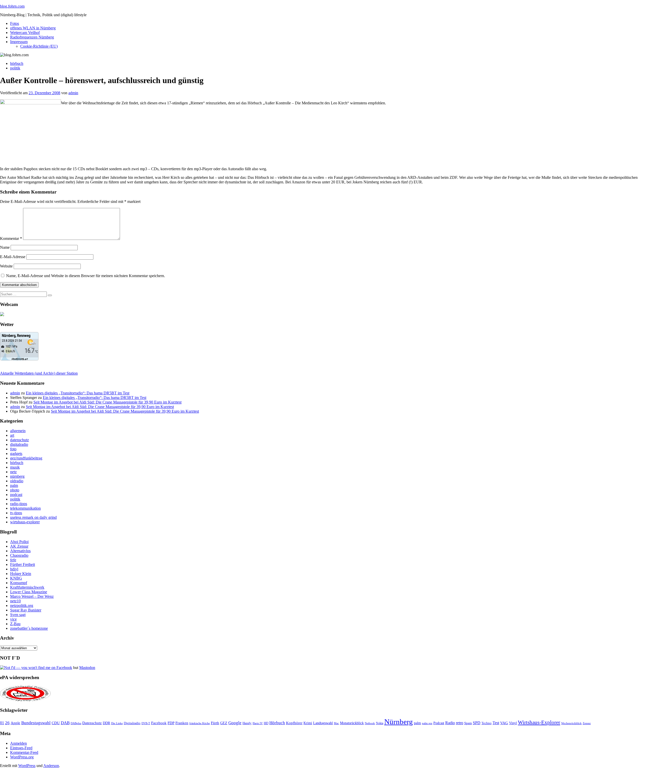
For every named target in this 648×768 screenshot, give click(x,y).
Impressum (19, 42)
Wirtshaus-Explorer (539, 722)
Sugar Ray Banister (25, 610)
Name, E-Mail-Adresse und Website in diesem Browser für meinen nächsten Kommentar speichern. (85, 276)
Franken (181, 723)
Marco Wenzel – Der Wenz (32, 596)
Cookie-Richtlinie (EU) (39, 46)
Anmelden (18, 743)
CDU (56, 723)
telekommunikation (25, 508)
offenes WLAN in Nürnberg (33, 28)
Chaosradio (19, 555)
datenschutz (19, 440)
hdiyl (14, 569)
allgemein (18, 431)
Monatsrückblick (352, 723)
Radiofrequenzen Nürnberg (32, 37)
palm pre (427, 723)
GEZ (223, 723)
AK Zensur (19, 546)
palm (14, 485)
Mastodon (87, 667)
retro (459, 723)
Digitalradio (132, 723)
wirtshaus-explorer (25, 522)
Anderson (51, 765)
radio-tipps (18, 504)
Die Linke (117, 723)
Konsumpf (18, 583)
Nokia (379, 723)
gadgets (16, 453)
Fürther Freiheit (22, 564)
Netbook (370, 723)
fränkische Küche (199, 723)
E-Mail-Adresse (12, 257)
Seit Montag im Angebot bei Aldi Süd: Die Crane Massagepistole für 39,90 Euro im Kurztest (107, 402)
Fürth (215, 723)
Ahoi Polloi (19, 542)
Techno (486, 723)
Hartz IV (258, 723)
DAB (65, 722)
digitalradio (19, 444)
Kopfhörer (294, 723)
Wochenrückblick (571, 723)
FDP (171, 723)
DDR (106, 723)
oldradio (16, 481)
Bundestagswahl (36, 722)
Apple (15, 723)
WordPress (26, 765)
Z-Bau (15, 624)
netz (13, 472)
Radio (450, 723)
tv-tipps (16, 513)
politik (15, 68)
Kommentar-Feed (24, 752)
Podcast (438, 723)
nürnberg (17, 476)
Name (5, 247)
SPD (476, 723)
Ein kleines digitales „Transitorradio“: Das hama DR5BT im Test (77, 393)
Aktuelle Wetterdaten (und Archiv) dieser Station (39, 373)
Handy (247, 723)
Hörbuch (277, 722)
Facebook (159, 723)
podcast (16, 494)
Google (234, 722)
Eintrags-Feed (21, 748)
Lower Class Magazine (28, 592)
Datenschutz (92, 723)
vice (13, 619)
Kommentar (11, 238)
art (12, 435)
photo (14, 490)
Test (496, 722)
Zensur (587, 723)
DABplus (76, 723)
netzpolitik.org (21, 605)
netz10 (15, 601)
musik (15, 467)
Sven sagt (18, 614)
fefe (13, 560)
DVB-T (145, 723)
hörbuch (16, 63)
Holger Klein (20, 573)
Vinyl (513, 723)
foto (13, 449)
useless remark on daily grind (33, 517)
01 (2, 723)
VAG (504, 723)
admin (73, 93)
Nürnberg (398, 722)
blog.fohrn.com (12, 6)
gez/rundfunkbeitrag (26, 458)
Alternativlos (20, 551)
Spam (468, 723)
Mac (336, 723)
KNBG (16, 578)
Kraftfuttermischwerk (27, 587)
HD (266, 723)
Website (6, 266)
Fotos (14, 23)
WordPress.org (22, 757)
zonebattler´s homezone (29, 628)
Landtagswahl (323, 723)
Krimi (307, 723)
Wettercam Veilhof (25, 32)
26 (7, 722)
